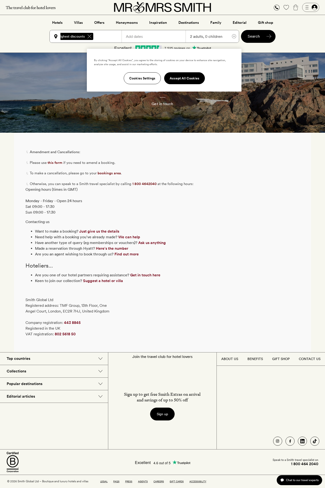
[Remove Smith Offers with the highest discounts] (89, 36)
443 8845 (72, 322)
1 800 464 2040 (304, 464)
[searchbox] (109, 36)
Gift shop (265, 22)
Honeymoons (127, 22)
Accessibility (197, 481)
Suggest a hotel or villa (103, 280)
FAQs (116, 481)
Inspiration (158, 22)
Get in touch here (145, 275)
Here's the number (112, 248)
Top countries (18, 358)
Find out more (126, 254)
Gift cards (177, 481)
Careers (158, 481)
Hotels (57, 22)
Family (215, 22)
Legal (104, 481)
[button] (277, 7)
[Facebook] (290, 441)
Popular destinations (24, 383)
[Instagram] (277, 441)
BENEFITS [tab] (255, 359)
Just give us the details (99, 231)
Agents (143, 481)
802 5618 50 (65, 334)
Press (128, 481)
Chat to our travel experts (302, 480)
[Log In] (310, 7)
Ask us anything (152, 242)
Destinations (188, 22)
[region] (164, 70)
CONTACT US (309, 359)
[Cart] (295, 7)
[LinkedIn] (302, 441)
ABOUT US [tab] (229, 359)
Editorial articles (21, 396)
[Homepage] (162, 7)
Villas (78, 22)
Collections (16, 371)
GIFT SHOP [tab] (281, 359)
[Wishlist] (286, 7)
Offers (99, 22)
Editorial (239, 22)
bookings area (109, 173)
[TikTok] (314, 441)
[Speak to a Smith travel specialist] (277, 7)
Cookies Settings (142, 78)
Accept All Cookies (184, 78)
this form (55, 163)
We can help (129, 237)
